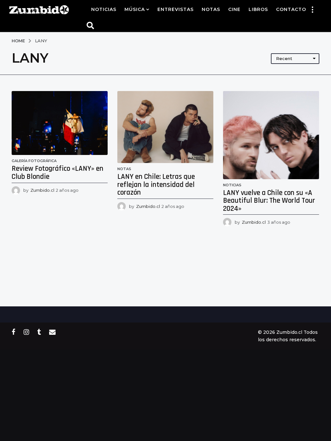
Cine (234, 9)
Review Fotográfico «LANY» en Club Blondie (57, 172)
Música (134, 9)
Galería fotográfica (34, 161)
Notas (211, 9)
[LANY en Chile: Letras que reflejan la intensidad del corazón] (165, 127)
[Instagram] (26, 332)
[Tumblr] (39, 332)
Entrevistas (175, 9)
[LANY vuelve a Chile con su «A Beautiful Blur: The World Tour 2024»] (271, 135)
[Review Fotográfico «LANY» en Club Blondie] (60, 123)
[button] (312, 9)
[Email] (52, 332)
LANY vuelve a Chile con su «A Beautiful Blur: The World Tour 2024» (269, 200)
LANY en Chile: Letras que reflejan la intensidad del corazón (156, 184)
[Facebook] (14, 332)
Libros (258, 9)
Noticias (103, 9)
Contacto (291, 9)
